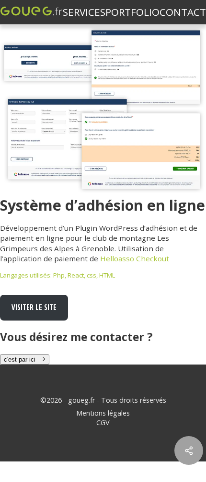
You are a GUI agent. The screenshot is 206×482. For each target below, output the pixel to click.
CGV (103, 422)
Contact (183, 12)
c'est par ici (21, 359)
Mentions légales (103, 413)
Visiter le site (34, 307)
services (84, 12)
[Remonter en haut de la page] (188, 416)
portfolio (132, 12)
